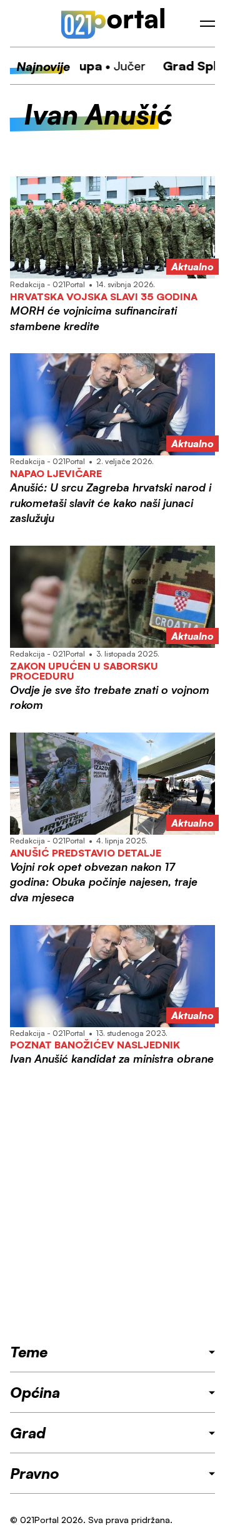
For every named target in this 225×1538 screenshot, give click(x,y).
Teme (29, 1351)
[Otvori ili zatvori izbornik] (207, 23)
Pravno (34, 1473)
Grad (28, 1432)
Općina (35, 1392)
